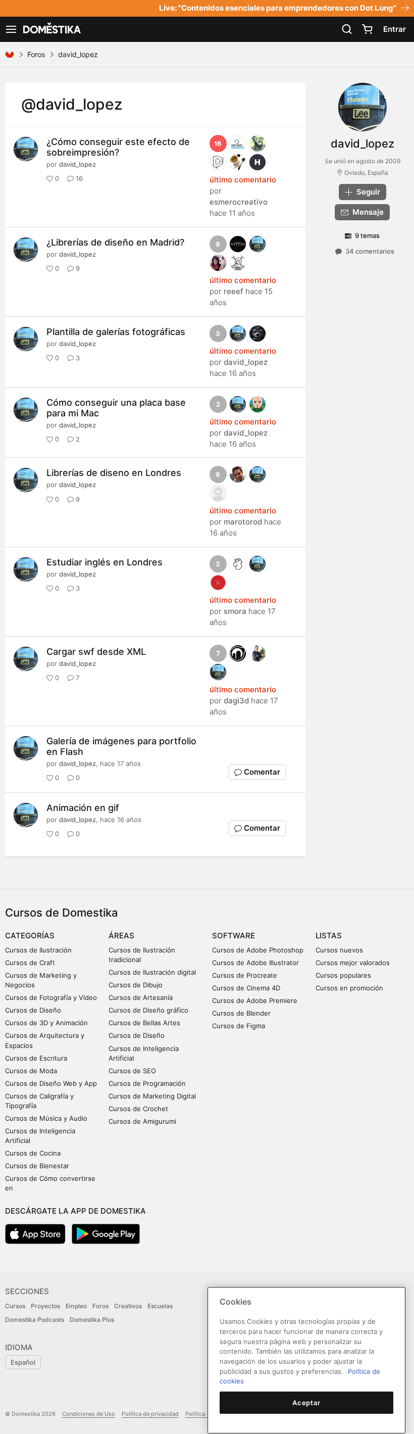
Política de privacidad (150, 1413)
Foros (36, 54)
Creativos (128, 1306)
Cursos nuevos (339, 950)
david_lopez (77, 164)
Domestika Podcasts (34, 1319)
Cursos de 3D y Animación (46, 1023)
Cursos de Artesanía (141, 997)
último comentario (243, 179)
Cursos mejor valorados (353, 963)
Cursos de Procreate (244, 975)
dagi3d (236, 700)
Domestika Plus (92, 1319)
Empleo (76, 1306)
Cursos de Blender (241, 1013)
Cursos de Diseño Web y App (51, 1083)
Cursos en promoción (349, 988)
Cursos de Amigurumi (142, 1121)
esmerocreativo (239, 202)
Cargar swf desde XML (96, 651)
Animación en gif (82, 807)
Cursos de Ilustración (38, 950)
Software (233, 935)
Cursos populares (343, 975)
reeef (233, 291)
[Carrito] (367, 29)
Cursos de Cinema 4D (246, 988)
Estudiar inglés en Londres (104, 562)
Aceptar (306, 1403)
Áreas (121, 935)
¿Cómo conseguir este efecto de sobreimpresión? (118, 147)
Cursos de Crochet (138, 1109)
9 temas (367, 235)
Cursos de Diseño (33, 1010)
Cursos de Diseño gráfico (148, 1010)
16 (218, 143)
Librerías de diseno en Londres (113, 472)
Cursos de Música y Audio (46, 1118)
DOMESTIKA (51, 29)
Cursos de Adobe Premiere (254, 1000)
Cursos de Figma (238, 1026)
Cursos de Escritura (36, 1058)
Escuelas (160, 1306)
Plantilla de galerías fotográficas (115, 331)
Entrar (394, 29)
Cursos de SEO (132, 1071)
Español (23, 1362)
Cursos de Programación (147, 1083)
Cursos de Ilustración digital (152, 972)
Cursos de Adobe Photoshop (257, 950)
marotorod (243, 522)
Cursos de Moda (31, 1071)
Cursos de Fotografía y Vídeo (51, 997)
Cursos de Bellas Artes (144, 1023)
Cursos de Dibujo (136, 985)
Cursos (15, 1306)
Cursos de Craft (30, 963)
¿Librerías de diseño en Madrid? (115, 242)
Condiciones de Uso (88, 1413)
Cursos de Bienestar (37, 1166)
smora (235, 611)
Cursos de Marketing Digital (152, 1096)
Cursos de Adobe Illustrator (255, 963)
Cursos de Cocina (33, 1153)
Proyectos (45, 1306)
